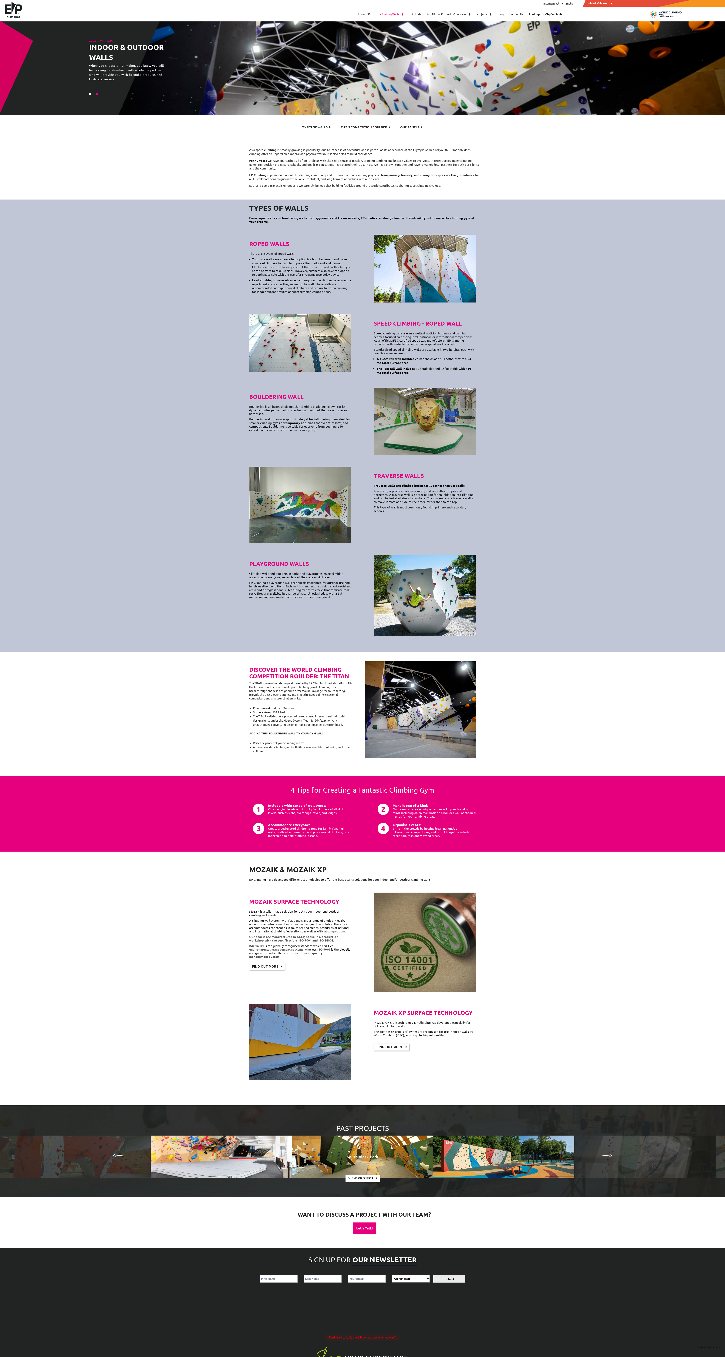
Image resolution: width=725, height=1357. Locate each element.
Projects (484, 14)
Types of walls (315, 127)
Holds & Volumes (597, 2)
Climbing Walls (392, 14)
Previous (118, 1155)
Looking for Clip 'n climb (545, 14)
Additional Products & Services (449, 14)
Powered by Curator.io (710, 1347)
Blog (501, 14)
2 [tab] (97, 94)
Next (606, 1155)
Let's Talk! (364, 1228)
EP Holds (415, 14)
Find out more (265, 966)
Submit (449, 1279)
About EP (366, 14)
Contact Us (516, 14)
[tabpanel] (362, 68)
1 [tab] (90, 94)
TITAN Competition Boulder (364, 127)
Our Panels (409, 127)
